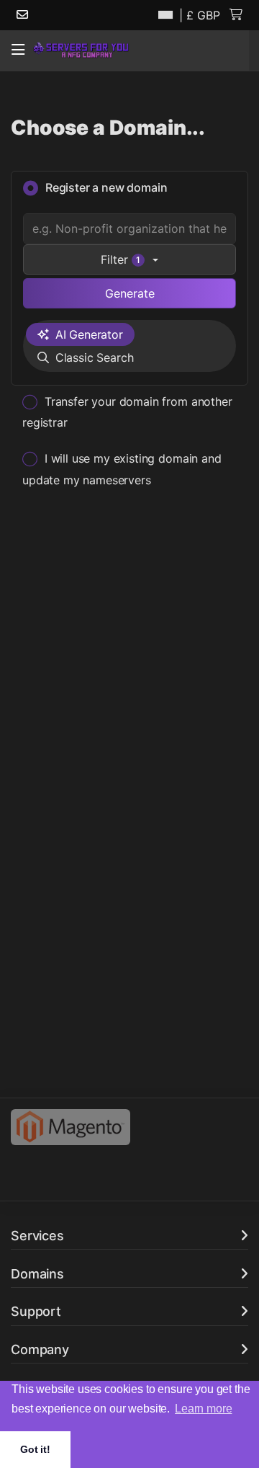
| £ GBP (198, 15)
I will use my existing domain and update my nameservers (122, 468)
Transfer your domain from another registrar (127, 412)
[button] (18, 50)
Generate (130, 293)
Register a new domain (106, 187)
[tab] (80, 334)
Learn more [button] (203, 1408)
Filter (120, 259)
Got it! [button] (35, 1449)
